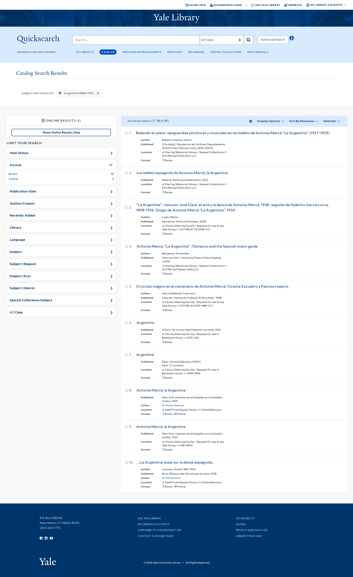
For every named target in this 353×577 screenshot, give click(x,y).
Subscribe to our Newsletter (159, 530)
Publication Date (23, 191)
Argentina (145, 322)
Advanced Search (273, 39)
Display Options (268, 121)
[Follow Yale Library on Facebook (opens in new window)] (41, 538)
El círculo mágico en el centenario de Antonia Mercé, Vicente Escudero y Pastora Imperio (212, 286)
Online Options (174, 405)
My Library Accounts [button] (326, 4)
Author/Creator (22, 203)
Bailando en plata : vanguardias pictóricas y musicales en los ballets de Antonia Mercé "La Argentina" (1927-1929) (233, 133)
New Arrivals (257, 52)
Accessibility (245, 518)
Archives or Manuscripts (141, 52)
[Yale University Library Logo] (176, 18)
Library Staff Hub (248, 536)
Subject (16, 251)
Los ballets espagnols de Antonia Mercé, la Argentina (182, 173)
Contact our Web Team (155, 536)
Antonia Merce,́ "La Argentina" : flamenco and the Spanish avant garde (197, 246)
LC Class (16, 312)
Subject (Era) (20, 276)
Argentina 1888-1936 (78, 93)
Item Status (19, 152)
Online (13, 179)
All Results (85, 52)
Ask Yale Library (267, 5)
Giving (241, 524)
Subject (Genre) (22, 287)
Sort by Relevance (301, 121)
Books (13, 174)
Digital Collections (226, 52)
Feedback (295, 5)
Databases (196, 52)
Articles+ (174, 52)
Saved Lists (197, 5)
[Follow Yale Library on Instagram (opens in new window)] (46, 538)
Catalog (108, 52)
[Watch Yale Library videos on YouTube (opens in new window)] (51, 538)
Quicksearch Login (227, 5)
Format (16, 164)
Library (15, 227)
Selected (329, 121)
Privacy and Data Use (252, 530)
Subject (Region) (23, 263)
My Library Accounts (153, 524)
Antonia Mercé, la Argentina (161, 390)
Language (17, 239)
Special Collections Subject (31, 300)
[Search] (248, 39)
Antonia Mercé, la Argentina (160, 426)
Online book (172, 477)
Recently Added (22, 215)
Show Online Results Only (61, 132)
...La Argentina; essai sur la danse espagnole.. (175, 462)
